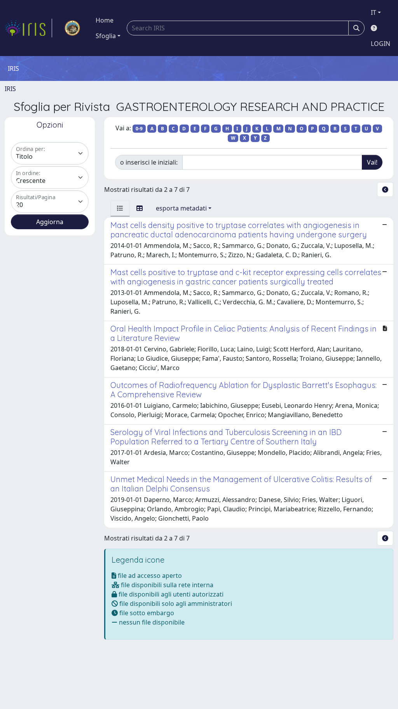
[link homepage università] (72, 28)
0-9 (139, 128)
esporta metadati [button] (181, 208)
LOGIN (380, 43)
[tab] (120, 208)
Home (104, 20)
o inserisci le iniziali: (149, 162)
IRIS (10, 88)
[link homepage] (28, 28)
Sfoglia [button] (106, 36)
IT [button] (373, 12)
